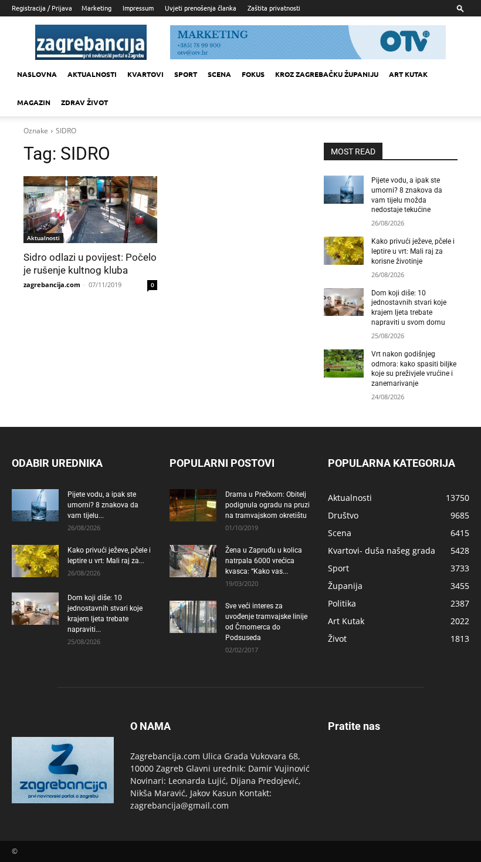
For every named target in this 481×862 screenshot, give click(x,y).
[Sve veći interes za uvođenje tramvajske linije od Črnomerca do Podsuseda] (193, 617)
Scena (219, 74)
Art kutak (408, 74)
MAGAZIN (33, 102)
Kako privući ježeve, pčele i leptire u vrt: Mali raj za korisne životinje (413, 251)
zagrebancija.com (51, 284)
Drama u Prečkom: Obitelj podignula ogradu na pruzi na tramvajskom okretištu (267, 505)
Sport (185, 74)
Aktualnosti (92, 74)
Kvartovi (145, 74)
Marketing (96, 7)
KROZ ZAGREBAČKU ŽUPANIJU (326, 74)
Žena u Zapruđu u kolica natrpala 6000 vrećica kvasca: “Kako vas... (263, 560)
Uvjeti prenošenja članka (200, 7)
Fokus (253, 74)
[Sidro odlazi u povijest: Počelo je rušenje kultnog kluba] (90, 209)
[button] (460, 8)
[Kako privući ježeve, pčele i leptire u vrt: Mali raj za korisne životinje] (344, 251)
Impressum (138, 7)
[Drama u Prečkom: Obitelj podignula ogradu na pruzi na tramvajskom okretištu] (193, 505)
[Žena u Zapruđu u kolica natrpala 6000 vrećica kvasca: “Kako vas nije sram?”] (193, 561)
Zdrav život (84, 102)
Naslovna (37, 74)
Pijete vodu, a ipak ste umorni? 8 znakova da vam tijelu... (102, 505)
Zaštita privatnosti (274, 7)
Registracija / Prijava (42, 7)
